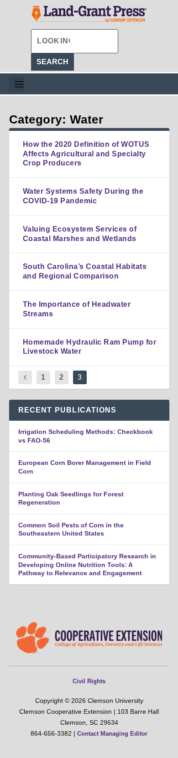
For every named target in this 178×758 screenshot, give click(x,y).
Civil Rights (89, 681)
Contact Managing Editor (112, 733)
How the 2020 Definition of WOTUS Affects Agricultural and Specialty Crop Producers (86, 153)
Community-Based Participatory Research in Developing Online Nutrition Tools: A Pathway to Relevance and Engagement (87, 564)
